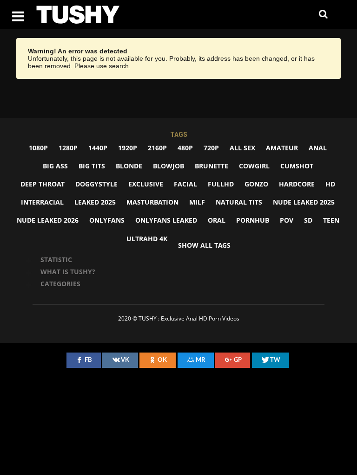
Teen (331, 220)
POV (286, 220)
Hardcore (297, 184)
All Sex (242, 147)
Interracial (42, 202)
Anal (318, 147)
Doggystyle (96, 184)
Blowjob (168, 165)
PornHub (252, 220)
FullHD (221, 184)
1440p (97, 147)
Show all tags (204, 245)
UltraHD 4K (146, 238)
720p (211, 147)
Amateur (282, 147)
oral (216, 220)
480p (185, 147)
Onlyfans (107, 220)
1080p (38, 147)
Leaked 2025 (95, 202)
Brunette (211, 165)
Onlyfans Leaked (166, 220)
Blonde (129, 165)
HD (330, 184)
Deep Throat (42, 184)
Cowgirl (254, 165)
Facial (185, 184)
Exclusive (145, 184)
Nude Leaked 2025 (304, 202)
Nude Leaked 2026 (48, 220)
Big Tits (92, 165)
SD (308, 220)
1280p (68, 147)
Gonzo (256, 184)
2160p (157, 147)
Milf (197, 202)
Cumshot (296, 165)
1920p (127, 147)
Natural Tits (239, 202)
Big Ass (55, 165)
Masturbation (152, 202)
